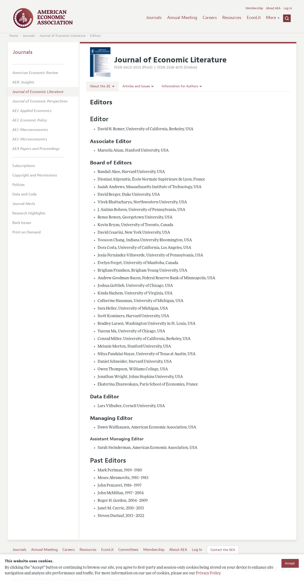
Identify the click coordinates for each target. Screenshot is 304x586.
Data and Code (24, 194)
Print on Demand (26, 232)
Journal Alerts (23, 203)
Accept (290, 563)
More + (273, 17)
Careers (210, 17)
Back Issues (21, 222)
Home (13, 36)
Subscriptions (23, 165)
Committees (128, 549)
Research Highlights (28, 213)
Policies (18, 184)
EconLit (254, 17)
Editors (95, 36)
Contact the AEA (222, 550)
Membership (254, 8)
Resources (231, 17)
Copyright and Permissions (34, 175)
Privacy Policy (208, 573)
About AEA (273, 8)
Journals (154, 17)
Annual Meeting (182, 17)
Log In (288, 8)
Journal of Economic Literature (62, 36)
